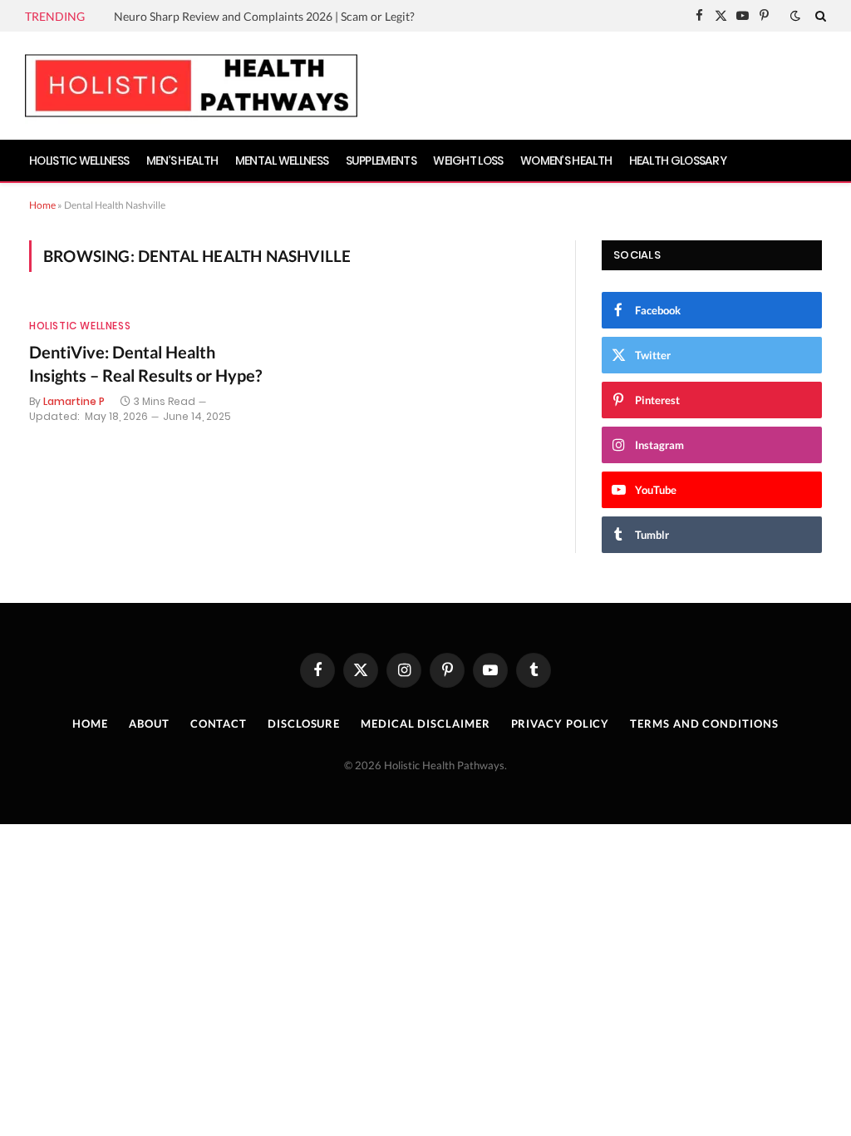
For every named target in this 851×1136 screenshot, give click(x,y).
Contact (218, 723)
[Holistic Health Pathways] (191, 86)
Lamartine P (74, 401)
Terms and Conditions (704, 723)
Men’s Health (182, 160)
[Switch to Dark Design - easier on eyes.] (795, 16)
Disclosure (304, 723)
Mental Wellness (282, 160)
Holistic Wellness (79, 160)
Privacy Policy (560, 723)
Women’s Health (566, 160)
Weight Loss (468, 160)
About (149, 723)
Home (42, 205)
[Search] (819, 16)
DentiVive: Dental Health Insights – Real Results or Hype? (145, 363)
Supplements (381, 160)
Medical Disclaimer (425, 723)
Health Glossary (678, 160)
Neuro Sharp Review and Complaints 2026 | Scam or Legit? (264, 16)
